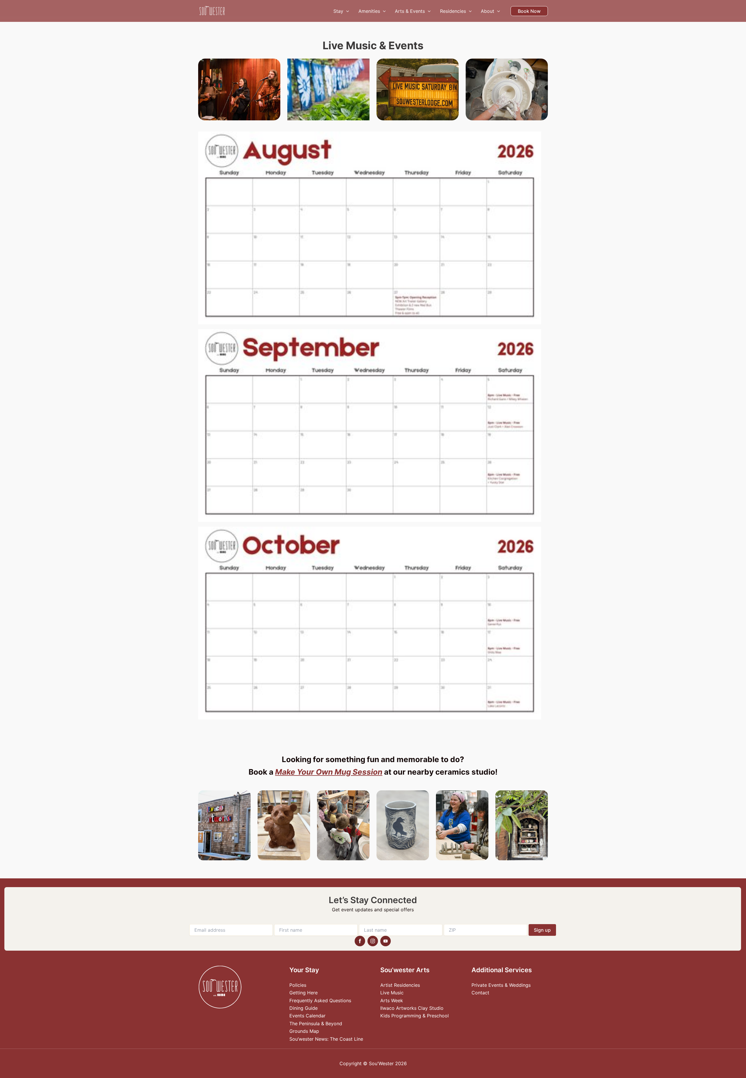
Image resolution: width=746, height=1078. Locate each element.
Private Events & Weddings (501, 985)
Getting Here (303, 993)
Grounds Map (304, 1031)
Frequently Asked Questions (320, 1000)
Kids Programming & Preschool (414, 1016)
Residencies (453, 11)
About (487, 11)
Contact (480, 993)
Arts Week (391, 1000)
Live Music (392, 993)
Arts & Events (410, 11)
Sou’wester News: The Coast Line (326, 1039)
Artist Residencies (400, 985)
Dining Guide (303, 1008)
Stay (338, 11)
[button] (346, 11)
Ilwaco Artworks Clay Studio (412, 1008)
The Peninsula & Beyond (315, 1023)
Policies (297, 985)
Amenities (369, 11)
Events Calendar (307, 1016)
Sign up (542, 930)
